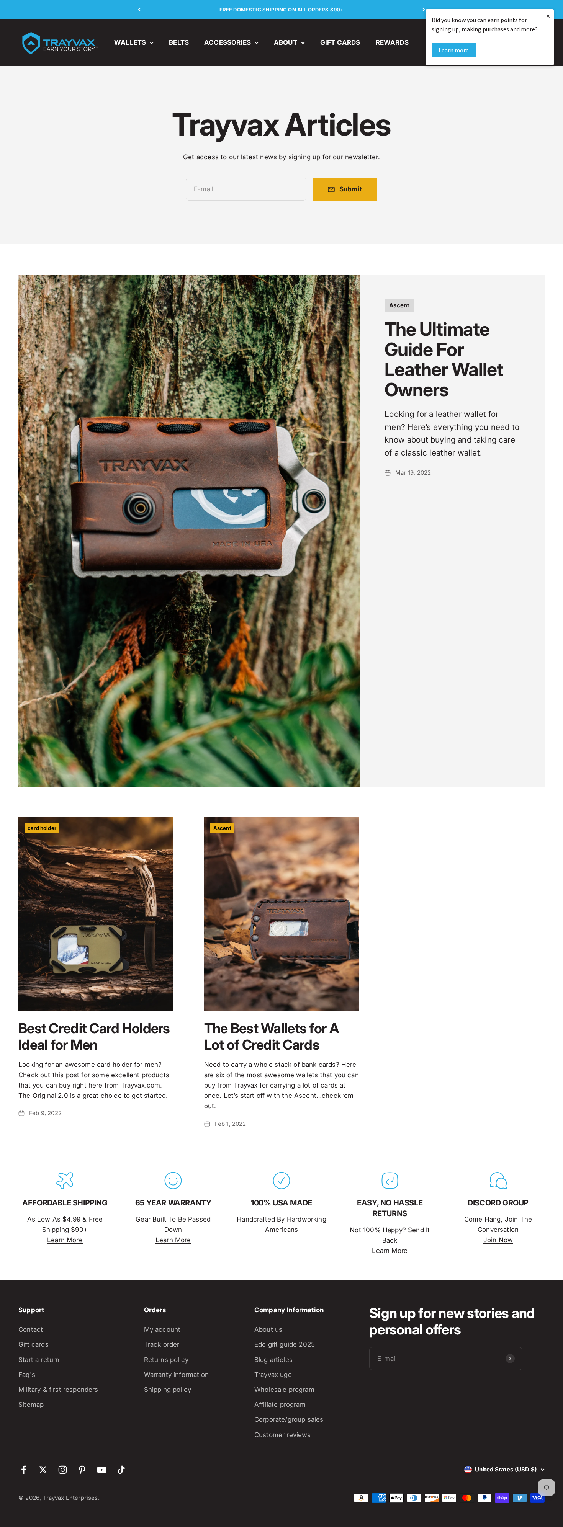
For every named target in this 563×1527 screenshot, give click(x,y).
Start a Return (38, 1360)
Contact (30, 1329)
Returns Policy (166, 1360)
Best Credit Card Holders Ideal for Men (94, 1036)
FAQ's (26, 1374)
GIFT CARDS (340, 42)
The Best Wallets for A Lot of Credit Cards (271, 1036)
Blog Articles (273, 1360)
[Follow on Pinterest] (82, 1470)
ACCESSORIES (227, 42)
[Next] (423, 9)
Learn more (454, 50)
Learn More (65, 1240)
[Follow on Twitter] (43, 1470)
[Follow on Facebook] (23, 1470)
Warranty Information (176, 1374)
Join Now (498, 1240)
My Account (162, 1329)
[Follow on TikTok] (121, 1470)
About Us (268, 1329)
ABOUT (285, 42)
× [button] (548, 16)
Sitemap (31, 1404)
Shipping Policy (167, 1389)
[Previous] (139, 9)
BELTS (179, 42)
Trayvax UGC (273, 1374)
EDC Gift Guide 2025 (284, 1344)
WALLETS (130, 42)
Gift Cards (33, 1344)
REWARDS (392, 42)
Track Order (162, 1344)
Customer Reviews (282, 1435)
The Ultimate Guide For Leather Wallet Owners (444, 359)
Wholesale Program (284, 1389)
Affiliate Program (280, 1404)
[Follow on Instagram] (62, 1470)
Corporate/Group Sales (289, 1419)
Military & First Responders (58, 1389)
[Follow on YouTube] (102, 1470)
